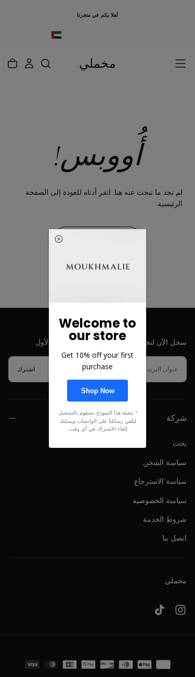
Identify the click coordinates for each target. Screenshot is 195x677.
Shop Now (97, 391)
